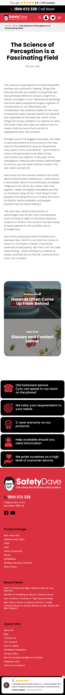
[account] (46, 17)
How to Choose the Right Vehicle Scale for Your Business (29, 589)
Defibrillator (10, 559)
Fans (6, 547)
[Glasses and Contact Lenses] (32, 337)
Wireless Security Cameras (18, 563)
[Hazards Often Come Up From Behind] (32, 300)
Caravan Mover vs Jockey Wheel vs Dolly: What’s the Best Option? (31, 607)
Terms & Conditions (14, 665)
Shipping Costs (12, 661)
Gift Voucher (10, 642)
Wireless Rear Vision (14, 539)
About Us (8, 630)
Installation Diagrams (15, 650)
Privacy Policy (11, 653)
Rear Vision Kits (12, 535)
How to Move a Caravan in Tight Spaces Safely (28, 598)
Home (8, 25)
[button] (59, 17)
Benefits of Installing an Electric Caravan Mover (29, 594)
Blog (15, 25)
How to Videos (11, 646)
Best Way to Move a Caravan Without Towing (28, 602)
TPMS (7, 543)
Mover (7, 555)
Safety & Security (13, 551)
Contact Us (10, 638)
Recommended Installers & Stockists (23, 657)
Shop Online (10, 567)
